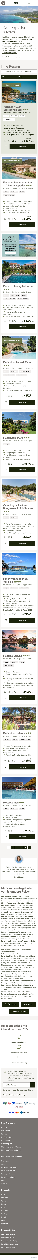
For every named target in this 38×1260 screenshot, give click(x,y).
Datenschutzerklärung (9, 1167)
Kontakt (4, 1127)
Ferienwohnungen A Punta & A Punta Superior (18, 184)
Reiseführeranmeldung (9, 1244)
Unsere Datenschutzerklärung (14, 1095)
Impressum (5, 1161)
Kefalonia (4, 1198)
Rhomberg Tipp (9, 119)
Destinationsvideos (8, 1234)
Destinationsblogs (7, 1238)
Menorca (4, 1211)
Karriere (4, 1134)
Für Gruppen (5, 1140)
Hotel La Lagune (12, 655)
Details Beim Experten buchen (13, 57)
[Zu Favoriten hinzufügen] (6, 146)
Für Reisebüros (6, 1137)
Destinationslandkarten (9, 1241)
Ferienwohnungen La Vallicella (15, 580)
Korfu (3, 1207)
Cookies (4, 1184)
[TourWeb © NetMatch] (34, 1257)
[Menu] (34, 3)
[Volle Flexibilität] (19, 245)
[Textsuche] (29, 3)
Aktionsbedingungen (9, 53)
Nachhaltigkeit (9, 299)
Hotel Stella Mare (13, 437)
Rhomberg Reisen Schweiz (11, 1150)
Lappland (4, 1224)
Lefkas (3, 1201)
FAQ (2, 1180)
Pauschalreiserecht (8, 1171)
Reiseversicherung (7, 1174)
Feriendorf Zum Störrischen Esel (12, 108)
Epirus (3, 1204)
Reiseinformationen (8, 1177)
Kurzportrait (5, 1131)
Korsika (3, 1194)
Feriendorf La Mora (14, 733)
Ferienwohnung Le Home (17, 286)
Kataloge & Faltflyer (8, 1247)
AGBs (3, 1164)
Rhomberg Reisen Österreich (11, 1147)
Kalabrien (4, 1214)
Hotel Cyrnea (11, 802)
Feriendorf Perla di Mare (17, 362)
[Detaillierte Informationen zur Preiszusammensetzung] (15, 141)
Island (3, 1220)
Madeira (4, 1217)
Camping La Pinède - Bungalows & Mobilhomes (18, 507)
